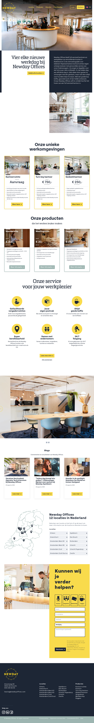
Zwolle (61, 696)
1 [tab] (44, 442)
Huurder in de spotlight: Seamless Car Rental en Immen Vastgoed (75, 480)
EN (90, 7)
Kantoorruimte (81, 687)
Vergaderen (66, 603)
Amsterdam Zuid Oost (47, 696)
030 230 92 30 (9, 688)
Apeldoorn (62, 687)
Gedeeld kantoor (82, 692)
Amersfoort (43, 688)
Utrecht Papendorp (66, 692)
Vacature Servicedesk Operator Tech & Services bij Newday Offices (16, 480)
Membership (74, 603)
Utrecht (61, 694)
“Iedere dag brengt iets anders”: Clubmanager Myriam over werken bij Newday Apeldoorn (45, 481)
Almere (42, 687)
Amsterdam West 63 (46, 690)
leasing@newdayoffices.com (14, 692)
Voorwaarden (70, 646)
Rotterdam (63, 690)
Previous (4, 165)
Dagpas (82, 603)
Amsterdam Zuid (45, 694)
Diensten (48, 7)
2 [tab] (46, 442)
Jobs (81, 718)
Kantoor (58, 603)
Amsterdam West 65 (46, 692)
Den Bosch (62, 688)
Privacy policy (43, 718)
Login (73, 7)
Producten (39, 7)
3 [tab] (48, 442)
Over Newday (58, 7)
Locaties (31, 7)
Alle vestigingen (47, 360)
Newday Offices (11, 718)
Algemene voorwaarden (57, 718)
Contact (80, 7)
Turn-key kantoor (82, 690)
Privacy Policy (73, 644)
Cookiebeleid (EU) (73, 718)
